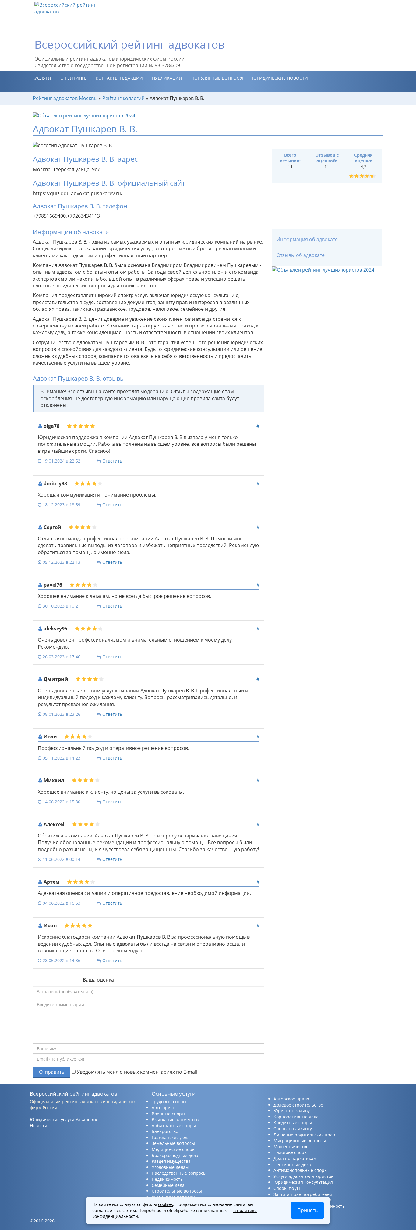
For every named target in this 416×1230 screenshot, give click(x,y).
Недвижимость (167, 1179)
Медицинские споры (174, 1149)
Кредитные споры (292, 1122)
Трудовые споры (169, 1101)
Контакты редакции (119, 78)
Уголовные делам (170, 1167)
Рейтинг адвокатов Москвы (65, 98)
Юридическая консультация (303, 1182)
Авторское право (291, 1099)
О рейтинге (73, 78)
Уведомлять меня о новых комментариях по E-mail (136, 1072)
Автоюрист (163, 1107)
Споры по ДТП (288, 1188)
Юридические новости (280, 78)
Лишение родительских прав (304, 1135)
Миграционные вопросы (299, 1140)
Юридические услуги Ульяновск (63, 1119)
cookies (165, 1204)
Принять (307, 1210)
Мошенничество (290, 1146)
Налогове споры (290, 1152)
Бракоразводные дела (175, 1155)
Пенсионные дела (292, 1164)
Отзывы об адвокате (301, 255)
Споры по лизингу (292, 1128)
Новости (38, 1125)
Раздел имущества (171, 1161)
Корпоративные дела (296, 1117)
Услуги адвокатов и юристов (303, 1176)
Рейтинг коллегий (123, 98)
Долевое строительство (298, 1105)
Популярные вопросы (217, 78)
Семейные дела (168, 1185)
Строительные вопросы (177, 1191)
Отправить (51, 1072)
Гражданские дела (171, 1137)
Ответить (112, 461)
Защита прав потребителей (302, 1194)
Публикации (167, 78)
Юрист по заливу (291, 1111)
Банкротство (165, 1131)
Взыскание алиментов (175, 1119)
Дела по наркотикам (294, 1158)
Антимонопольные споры (300, 1170)
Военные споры (168, 1114)
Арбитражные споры (174, 1125)
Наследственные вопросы (179, 1173)
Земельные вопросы (173, 1143)
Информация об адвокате (307, 239)
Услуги (42, 78)
